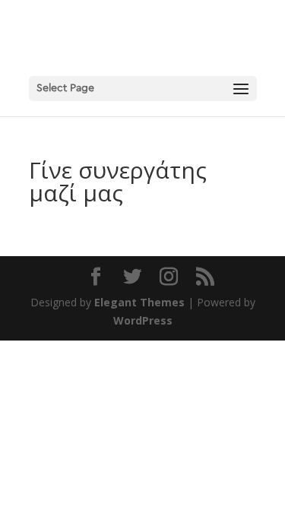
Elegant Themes (139, 302)
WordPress (143, 320)
